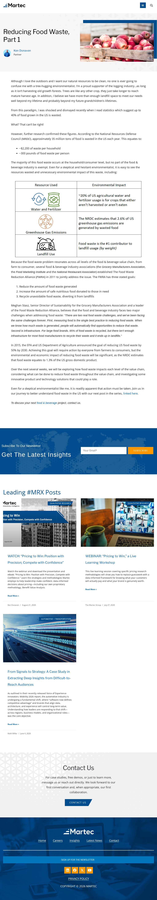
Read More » (13, 595)
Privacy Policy (78, 878)
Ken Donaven (22, 50)
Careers (58, 840)
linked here (130, 393)
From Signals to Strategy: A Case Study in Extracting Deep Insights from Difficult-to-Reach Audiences (39, 678)
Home (42, 840)
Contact (114, 840)
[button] (151, 5)
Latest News (94, 840)
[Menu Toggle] (143, 5)
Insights (75, 840)
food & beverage (47, 402)
